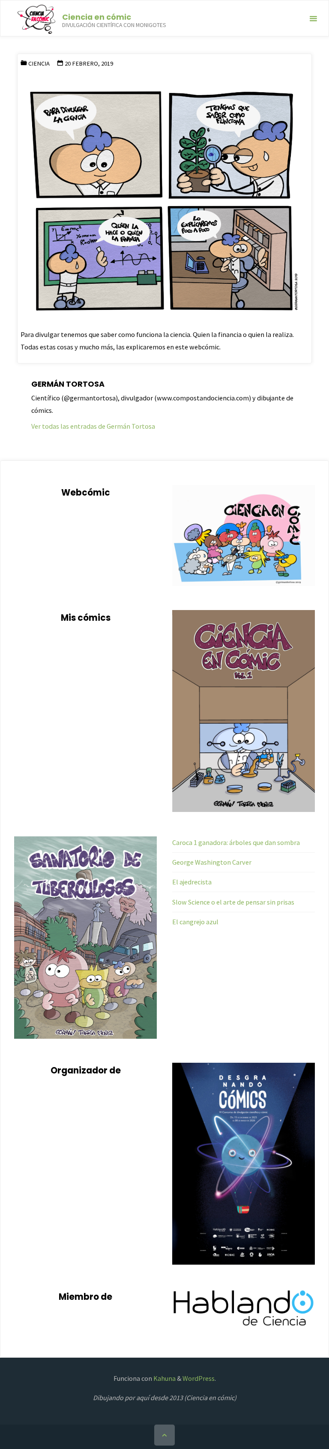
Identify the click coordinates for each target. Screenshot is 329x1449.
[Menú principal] (313, 18)
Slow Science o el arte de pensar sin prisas (233, 902)
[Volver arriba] (164, 1435)
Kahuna (164, 1378)
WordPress (198, 1378)
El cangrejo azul (195, 921)
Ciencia (39, 63)
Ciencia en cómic (96, 16)
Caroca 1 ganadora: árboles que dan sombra (236, 842)
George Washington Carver (211, 862)
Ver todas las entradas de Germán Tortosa (93, 426)
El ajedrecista (192, 882)
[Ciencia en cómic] (36, 18)
